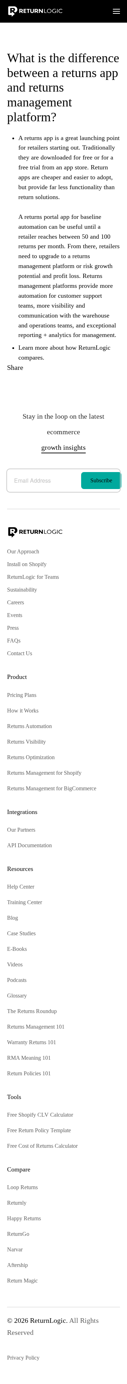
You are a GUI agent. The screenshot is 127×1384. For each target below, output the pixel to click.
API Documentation (29, 845)
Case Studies (21, 933)
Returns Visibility (26, 742)
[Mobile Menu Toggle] (116, 11)
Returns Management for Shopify (44, 773)
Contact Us (19, 653)
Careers (15, 602)
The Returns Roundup (32, 1011)
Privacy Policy (23, 1358)
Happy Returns (24, 1218)
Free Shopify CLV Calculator (40, 1115)
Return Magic (22, 1281)
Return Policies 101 (29, 1073)
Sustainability (22, 590)
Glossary (17, 996)
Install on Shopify (27, 564)
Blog (12, 918)
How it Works (22, 711)
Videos (15, 964)
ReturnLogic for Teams (33, 577)
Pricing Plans (21, 695)
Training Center (24, 902)
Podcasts (16, 980)
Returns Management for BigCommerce (51, 788)
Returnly (16, 1203)
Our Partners (21, 830)
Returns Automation (29, 726)
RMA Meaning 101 (29, 1058)
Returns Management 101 (36, 1027)
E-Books (17, 949)
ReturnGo (18, 1234)
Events (14, 615)
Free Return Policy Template (39, 1130)
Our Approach (23, 551)
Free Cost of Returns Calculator (42, 1146)
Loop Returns (22, 1187)
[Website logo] (35, 10)
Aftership (17, 1265)
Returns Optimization (31, 757)
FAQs (13, 641)
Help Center (20, 887)
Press (13, 628)
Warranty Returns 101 (31, 1042)
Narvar (15, 1249)
